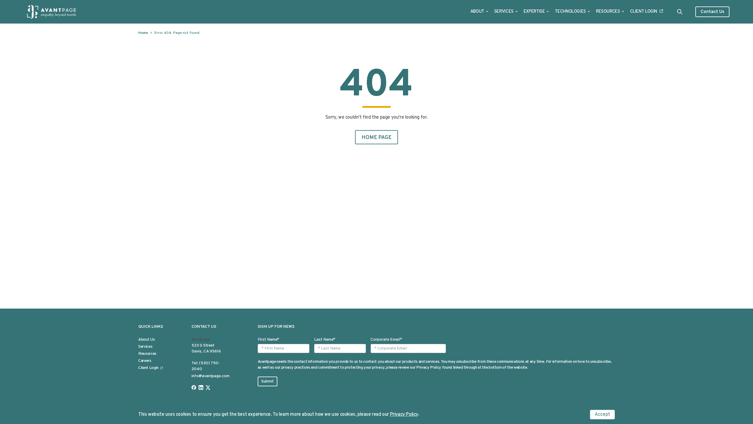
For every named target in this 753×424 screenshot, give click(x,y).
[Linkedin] (201, 387)
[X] (208, 387)
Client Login (643, 11)
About (477, 11)
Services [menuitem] (145, 346)
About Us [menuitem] (146, 339)
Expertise (534, 11)
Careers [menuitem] (144, 360)
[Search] (680, 12)
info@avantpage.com (210, 376)
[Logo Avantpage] (52, 12)
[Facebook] (193, 387)
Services (504, 11)
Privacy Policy (404, 415)
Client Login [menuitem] (148, 367)
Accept (602, 415)
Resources (608, 11)
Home (143, 33)
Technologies (570, 11)
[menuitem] (479, 11)
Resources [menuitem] (147, 353)
